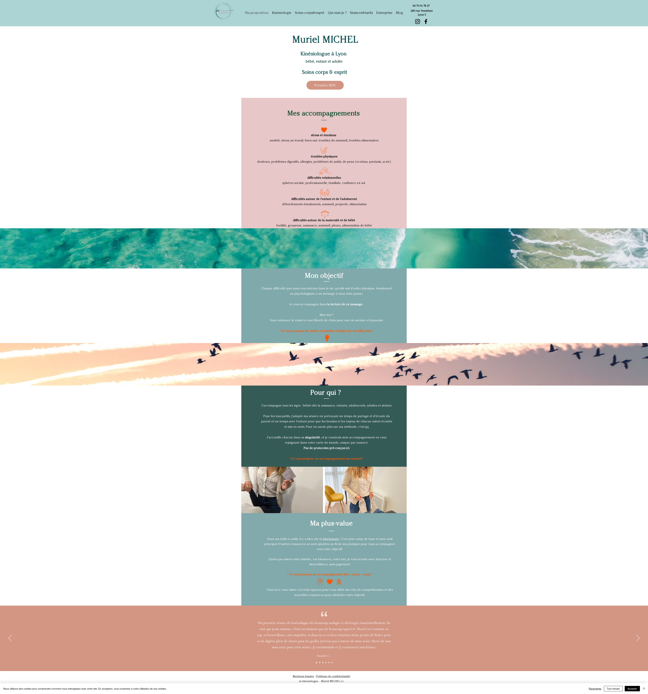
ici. (367, 427)
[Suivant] (638, 638)
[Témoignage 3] (322, 662)
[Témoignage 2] (319, 662)
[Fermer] (644, 688)
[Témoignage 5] (328, 662)
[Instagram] (417, 21)
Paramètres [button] (595, 688)
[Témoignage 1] (316, 662)
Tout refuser (613, 688)
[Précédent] (10, 638)
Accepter (632, 688)
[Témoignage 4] (325, 662)
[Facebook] (426, 21)
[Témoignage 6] (331, 662)
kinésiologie (331, 539)
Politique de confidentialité (333, 676)
